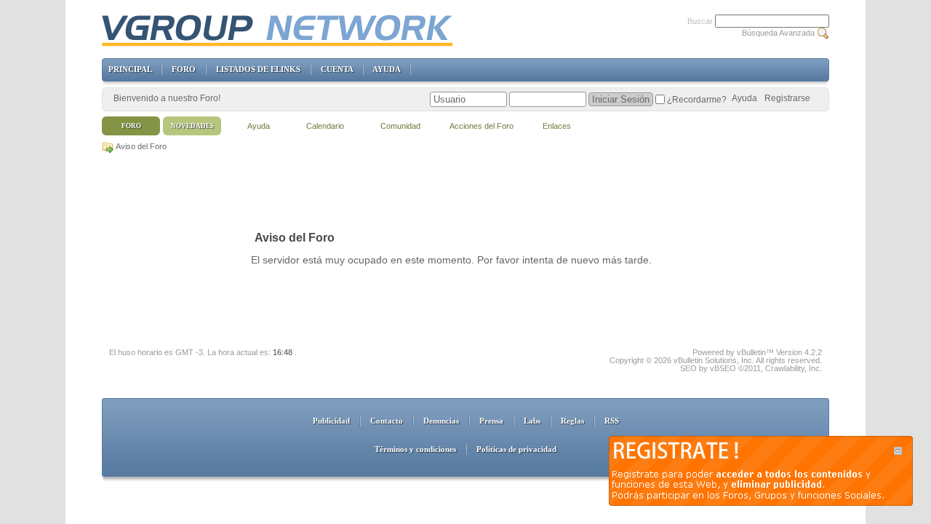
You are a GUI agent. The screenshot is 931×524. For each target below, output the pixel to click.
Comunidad (400, 126)
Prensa (491, 420)
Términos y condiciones (415, 449)
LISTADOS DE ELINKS (258, 69)
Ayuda (744, 98)
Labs (532, 420)
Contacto (386, 420)
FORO (184, 69)
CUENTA (337, 69)
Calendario (325, 126)
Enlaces (557, 126)
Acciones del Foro (481, 126)
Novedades (192, 126)
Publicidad (331, 420)
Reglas (572, 420)
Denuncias (441, 420)
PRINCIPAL (129, 69)
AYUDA (386, 69)
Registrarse (787, 98)
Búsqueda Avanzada (778, 32)
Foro (131, 126)
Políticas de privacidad (516, 449)
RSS (611, 420)
